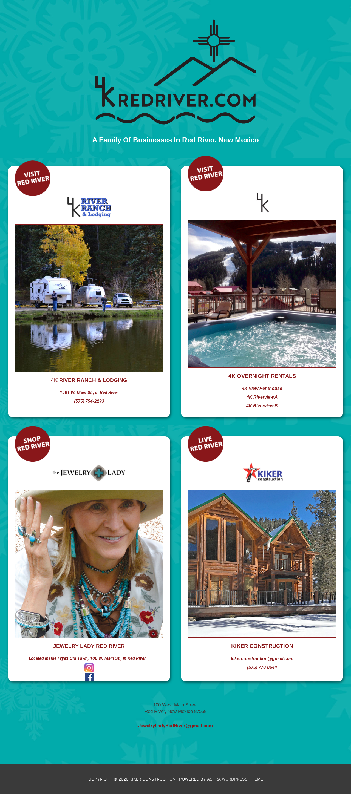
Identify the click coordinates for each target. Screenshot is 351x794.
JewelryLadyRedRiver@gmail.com (175, 725)
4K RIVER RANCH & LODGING (89, 380)
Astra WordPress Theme (235, 779)
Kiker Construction (262, 646)
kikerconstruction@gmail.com (262, 658)
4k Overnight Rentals (262, 376)
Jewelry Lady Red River (89, 646)
